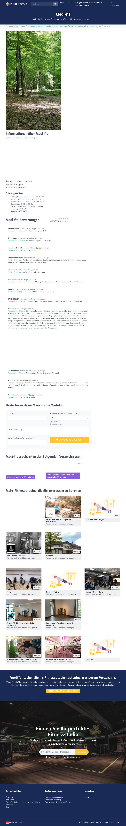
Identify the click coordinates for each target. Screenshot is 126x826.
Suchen (83, 752)
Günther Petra (52, 592)
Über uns (9, 797)
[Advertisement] (92, 48)
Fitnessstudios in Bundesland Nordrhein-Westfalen (50, 26)
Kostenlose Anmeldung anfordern (63, 691)
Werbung (9, 804)
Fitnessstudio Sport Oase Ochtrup (22, 659)
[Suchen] (55, 4)
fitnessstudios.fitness (15, 26)
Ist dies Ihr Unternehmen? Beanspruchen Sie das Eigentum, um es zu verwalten (63, 19)
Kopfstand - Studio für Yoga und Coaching (60, 624)
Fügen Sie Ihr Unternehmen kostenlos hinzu (88, 4)
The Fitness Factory (15, 556)
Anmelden (114, 5)
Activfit (49, 556)
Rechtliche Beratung (53, 800)
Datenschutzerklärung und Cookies (58, 802)
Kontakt (87, 797)
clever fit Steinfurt (94, 592)
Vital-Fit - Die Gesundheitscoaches (61, 659)
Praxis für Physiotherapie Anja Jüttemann (20, 624)
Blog (7, 807)
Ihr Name (11, 413)
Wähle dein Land (15, 822)
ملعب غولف (90, 659)
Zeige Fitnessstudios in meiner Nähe (64, 757)
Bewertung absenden (70, 439)
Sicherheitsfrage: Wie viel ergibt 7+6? (22, 438)
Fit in (9, 592)
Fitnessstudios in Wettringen (88, 26)
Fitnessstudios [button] (66, 2)
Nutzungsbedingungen (54, 797)
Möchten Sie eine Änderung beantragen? (21, 138)
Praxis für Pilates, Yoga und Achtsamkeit (58, 520)
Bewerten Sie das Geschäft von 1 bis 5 (64, 413)
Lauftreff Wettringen (95, 519)
